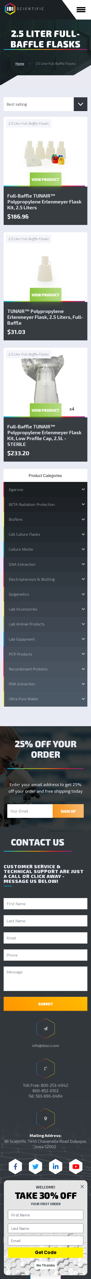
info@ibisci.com (45, 1045)
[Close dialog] (82, 1186)
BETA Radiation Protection (32, 504)
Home (20, 63)
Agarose (16, 489)
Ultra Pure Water (23, 698)
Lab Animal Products (27, 624)
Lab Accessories (23, 609)
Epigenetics (19, 594)
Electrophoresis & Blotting (32, 579)
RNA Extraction (22, 683)
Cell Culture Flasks (24, 534)
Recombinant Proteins (28, 669)
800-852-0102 (46, 1090)
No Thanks (45, 1265)
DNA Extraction (22, 564)
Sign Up (68, 811)
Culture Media (21, 549)
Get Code (45, 1252)
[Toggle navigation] (81, 9)
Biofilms (16, 519)
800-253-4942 (54, 1085)
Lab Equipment (22, 639)
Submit (45, 1004)
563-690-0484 (49, 1095)
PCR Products (20, 654)
